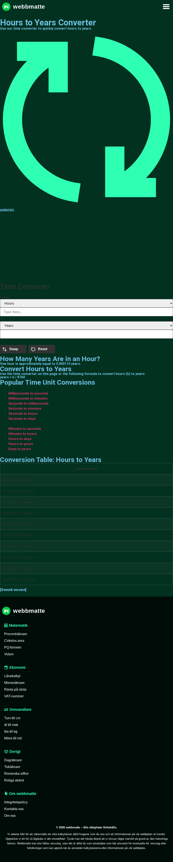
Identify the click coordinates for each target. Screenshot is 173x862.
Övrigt (14, 751)
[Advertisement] (86, 246)
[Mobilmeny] (166, 7)
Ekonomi (17, 667)
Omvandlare (20, 709)
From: (4, 297)
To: (2, 319)
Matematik (18, 625)
